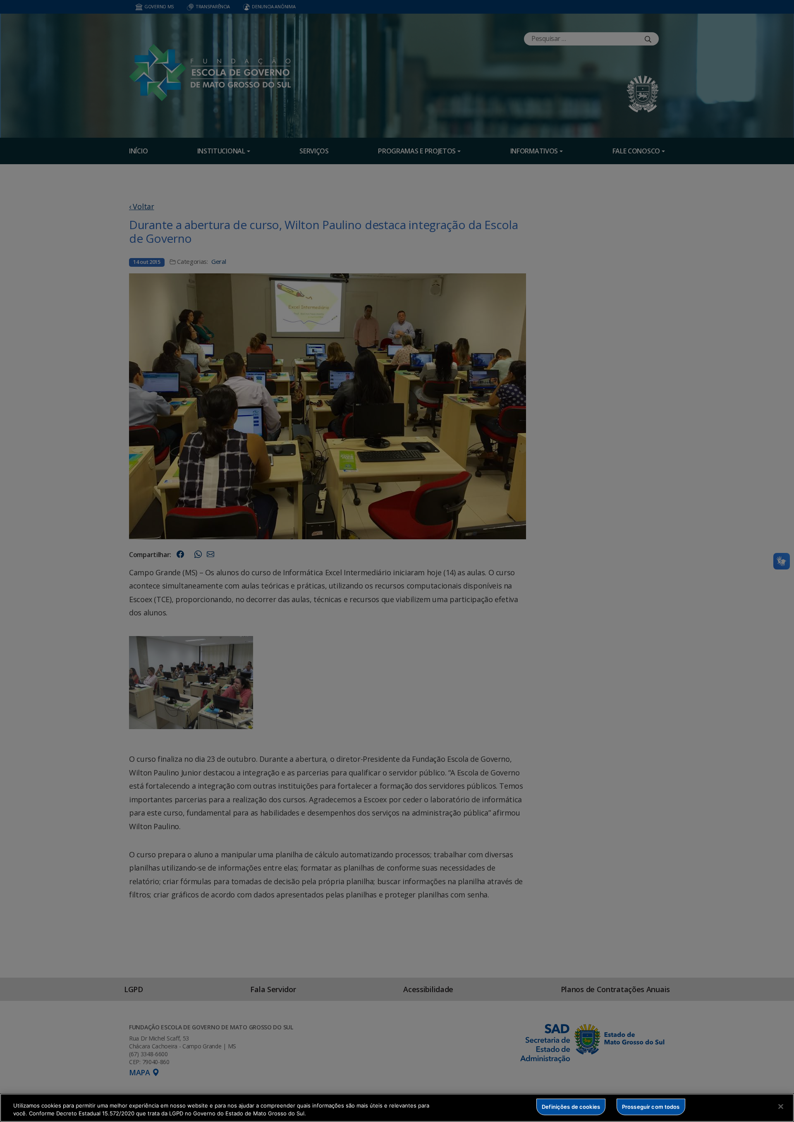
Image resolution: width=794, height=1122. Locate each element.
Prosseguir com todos (651, 1106)
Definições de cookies (571, 1106)
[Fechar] (781, 1107)
